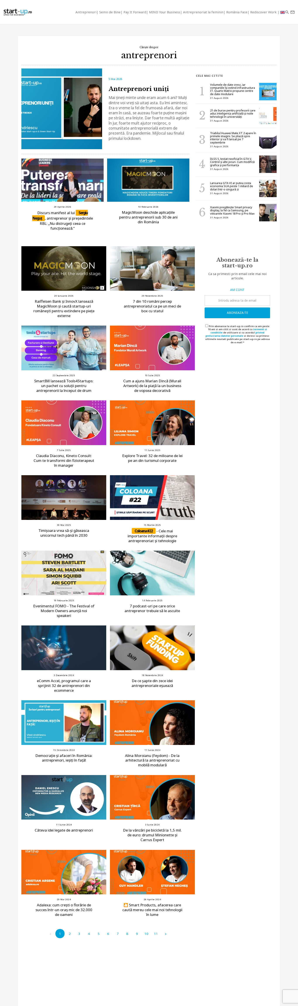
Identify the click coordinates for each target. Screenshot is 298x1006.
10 (146, 933)
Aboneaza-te (237, 313)
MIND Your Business (164, 12)
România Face (236, 12)
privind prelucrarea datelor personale (235, 334)
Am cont (237, 290)
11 (156, 933)
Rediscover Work (263, 12)
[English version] (282, 12)
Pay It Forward (134, 12)
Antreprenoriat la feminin (203, 12)
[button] (287, 12)
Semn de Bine (110, 12)
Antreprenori (85, 12)
